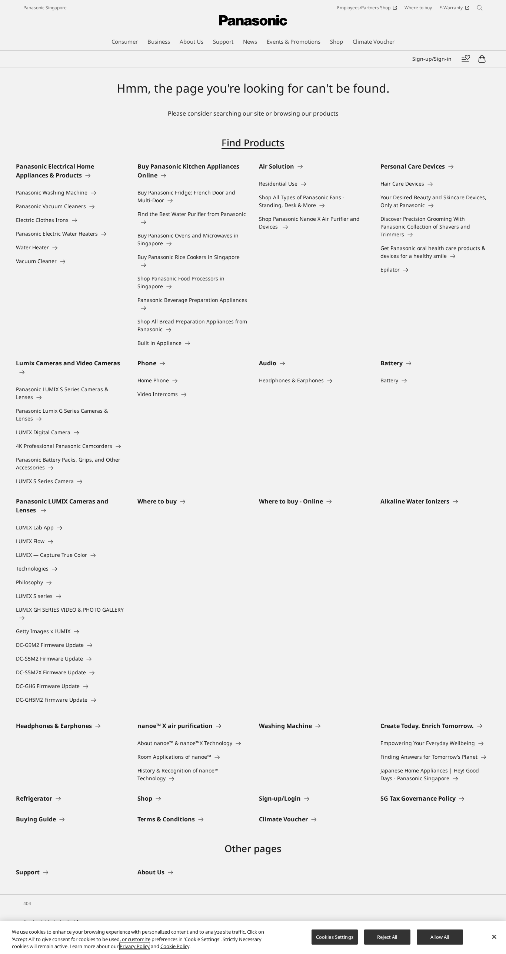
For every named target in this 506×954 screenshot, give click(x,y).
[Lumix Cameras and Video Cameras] (71, 372)
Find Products (253, 142)
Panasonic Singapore (45, 7)
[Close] (494, 936)
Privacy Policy (135, 946)
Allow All (439, 936)
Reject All (387, 936)
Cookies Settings (334, 936)
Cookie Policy (174, 946)
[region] (253, 937)
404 (27, 903)
